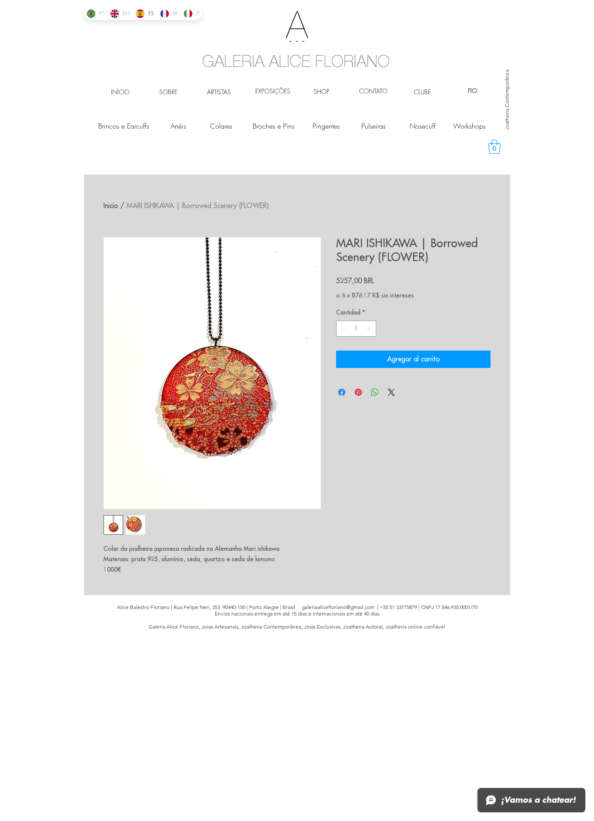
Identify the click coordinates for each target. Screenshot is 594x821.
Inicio (110, 205)
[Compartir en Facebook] (342, 392)
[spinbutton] (356, 328)
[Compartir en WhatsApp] (375, 392)
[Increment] (369, 328)
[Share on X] (391, 392)
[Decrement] (342, 328)
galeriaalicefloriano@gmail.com (338, 607)
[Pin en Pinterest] (358, 392)
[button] (494, 146)
